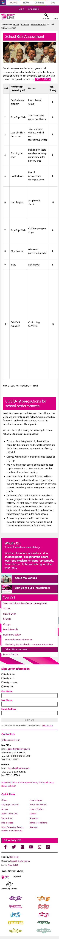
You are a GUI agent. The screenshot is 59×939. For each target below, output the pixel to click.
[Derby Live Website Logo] (11, 16)
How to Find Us (10, 654)
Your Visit (25, 24)
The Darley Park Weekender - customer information (29, 644)
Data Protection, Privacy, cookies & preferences (12, 829)
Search (46, 19)
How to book (36, 800)
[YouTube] (31, 847)
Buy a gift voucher (9, 804)
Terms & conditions (38, 822)
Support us (6, 818)
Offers (4, 800)
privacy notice (47, 725)
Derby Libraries (10, 682)
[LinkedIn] (48, 847)
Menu (55, 19)
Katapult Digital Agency (20, 861)
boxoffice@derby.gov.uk (19, 749)
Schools (7, 619)
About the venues (38, 804)
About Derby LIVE (9, 813)
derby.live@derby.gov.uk (18, 768)
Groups (7, 624)
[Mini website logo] (7, 877)
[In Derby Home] (3, 2)
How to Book (9, 613)
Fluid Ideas (14, 857)
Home (16, 24)
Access (6, 608)
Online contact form (10, 740)
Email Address (8, 709)
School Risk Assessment (16, 649)
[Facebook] (5, 847)
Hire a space (7, 822)
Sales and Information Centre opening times (25, 603)
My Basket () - (34, 9)
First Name (6, 691)
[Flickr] (22, 847)
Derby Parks (9, 678)
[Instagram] (39, 847)
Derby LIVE (8, 686)
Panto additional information (19, 639)
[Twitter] (14, 847)
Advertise (34, 818)
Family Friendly (10, 629)
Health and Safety (38, 24)
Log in (21, 9)
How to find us (36, 809)
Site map (34, 827)
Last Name (6, 700)
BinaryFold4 (13, 865)
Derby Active (9, 674)
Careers (33, 813)
